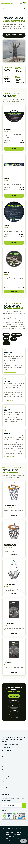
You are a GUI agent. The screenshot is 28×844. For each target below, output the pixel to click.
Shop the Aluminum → (10, 371)
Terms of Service (6, 779)
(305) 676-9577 (8, 747)
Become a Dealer (6, 773)
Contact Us (14, 701)
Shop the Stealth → (10, 400)
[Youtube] (8, 750)
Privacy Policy (5, 776)
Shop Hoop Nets (14, 696)
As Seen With (5, 785)
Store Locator (5, 770)
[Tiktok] (10, 750)
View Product (14, 149)
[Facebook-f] (2, 750)
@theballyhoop (14, 705)
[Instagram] (5, 750)
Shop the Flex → (8, 424)
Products (4, 764)
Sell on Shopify (5, 782)
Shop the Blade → (9, 456)
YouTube (14, 710)
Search (4, 761)
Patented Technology (7, 788)
